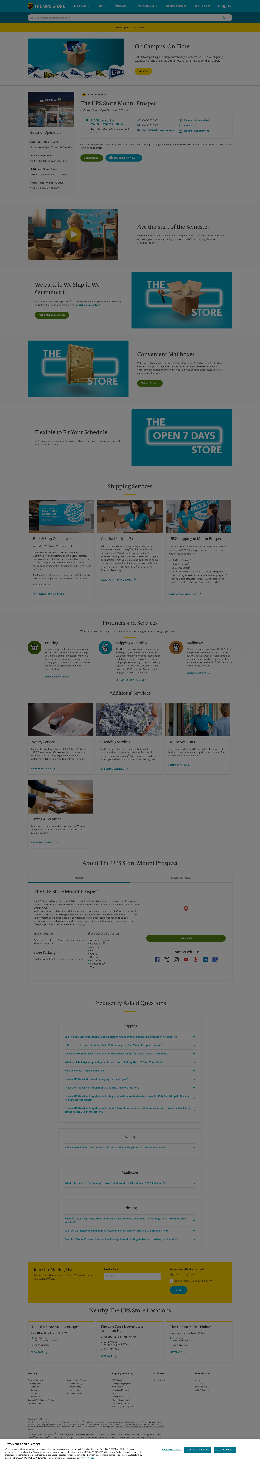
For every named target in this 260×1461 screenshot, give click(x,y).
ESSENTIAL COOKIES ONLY (198, 1450)
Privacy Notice (87, 1458)
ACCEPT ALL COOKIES (224, 1450)
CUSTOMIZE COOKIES (172, 1450)
